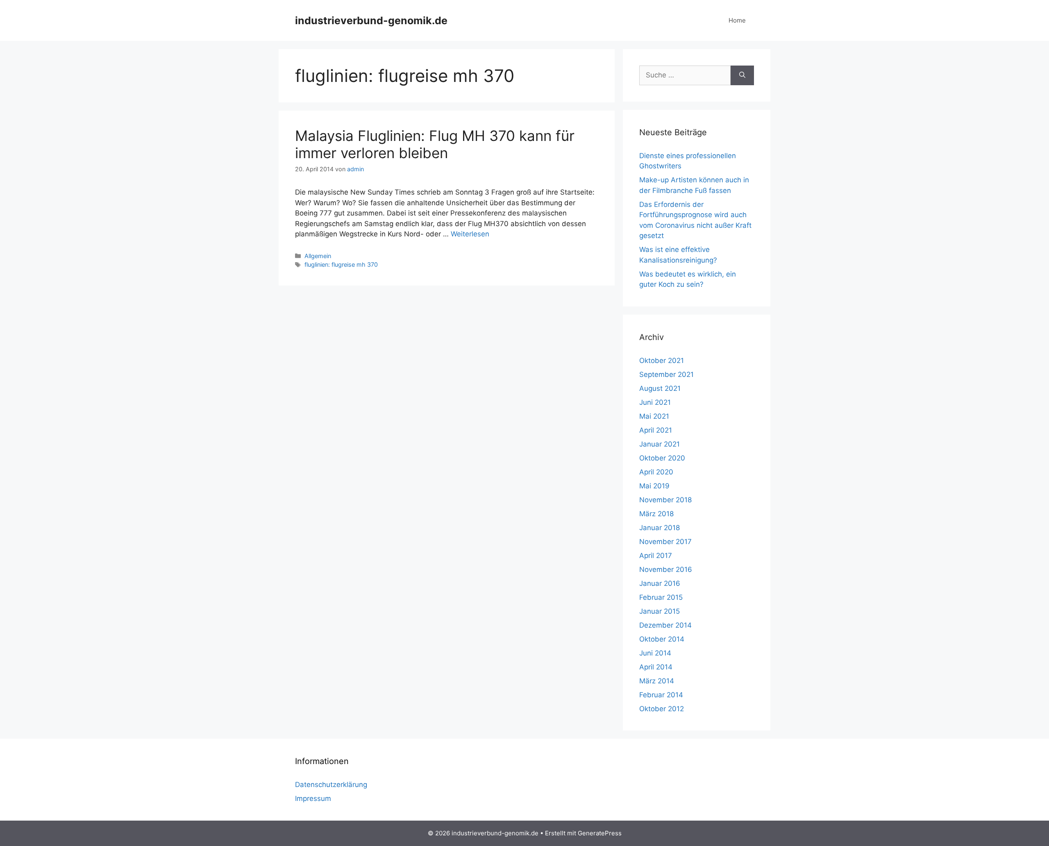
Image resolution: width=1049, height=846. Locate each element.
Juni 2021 (655, 402)
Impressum (313, 798)
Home (737, 20)
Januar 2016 (659, 583)
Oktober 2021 (661, 360)
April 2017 (655, 555)
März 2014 (656, 681)
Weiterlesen (470, 234)
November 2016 (665, 569)
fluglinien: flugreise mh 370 (341, 264)
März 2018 (656, 514)
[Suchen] (742, 75)
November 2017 (665, 542)
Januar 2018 (659, 528)
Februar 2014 (661, 695)
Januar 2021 (659, 444)
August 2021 (660, 388)
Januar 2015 (659, 611)
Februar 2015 (661, 597)
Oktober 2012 (661, 709)
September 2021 (666, 374)
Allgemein (317, 255)
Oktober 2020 (662, 458)
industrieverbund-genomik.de (371, 20)
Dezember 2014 (665, 625)
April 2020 (656, 472)
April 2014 (655, 667)
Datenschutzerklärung (331, 784)
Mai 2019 (654, 486)
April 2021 (655, 430)
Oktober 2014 (661, 639)
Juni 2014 (655, 653)
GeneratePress (600, 833)
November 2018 (665, 500)
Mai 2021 (654, 416)
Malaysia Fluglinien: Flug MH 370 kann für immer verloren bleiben (434, 144)
